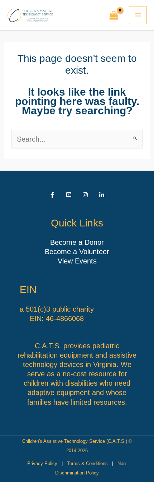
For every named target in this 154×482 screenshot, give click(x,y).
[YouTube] (69, 195)
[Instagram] (85, 195)
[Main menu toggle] (138, 15)
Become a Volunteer (77, 252)
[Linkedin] (102, 195)
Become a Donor (77, 242)
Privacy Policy (42, 463)
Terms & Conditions (87, 463)
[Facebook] (52, 195)
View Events (77, 261)
